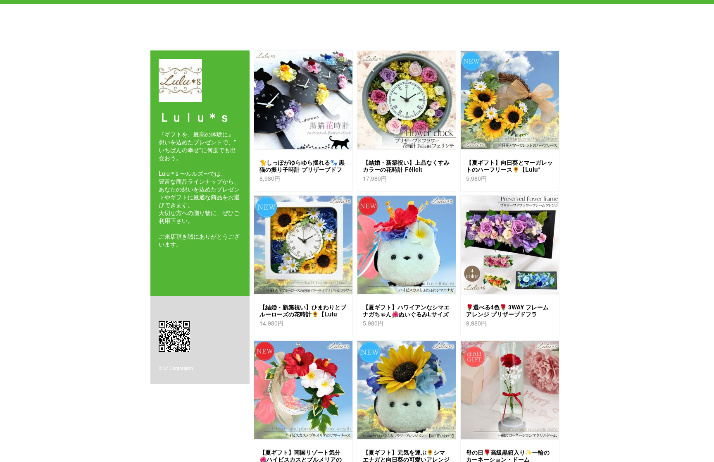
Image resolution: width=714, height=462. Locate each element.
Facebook (161, 258)
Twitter (173, 258)
